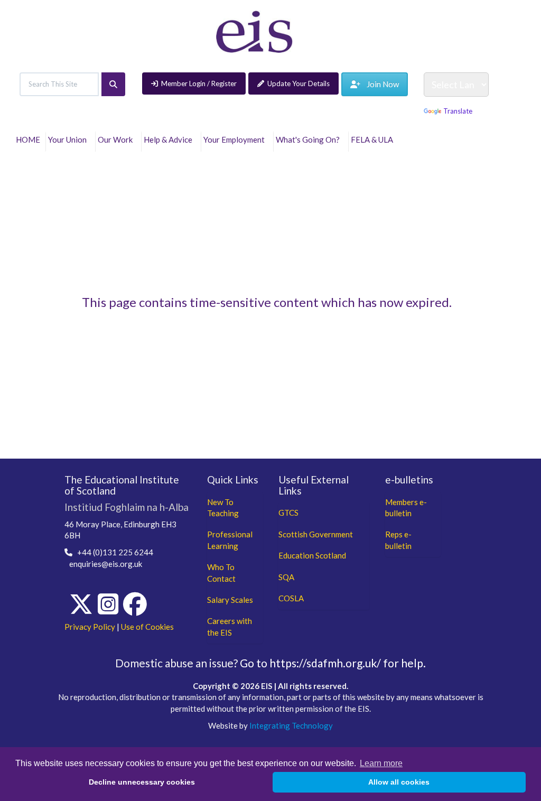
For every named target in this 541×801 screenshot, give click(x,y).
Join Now (379, 84)
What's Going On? (309, 139)
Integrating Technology (291, 725)
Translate (457, 111)
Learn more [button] (381, 763)
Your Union (69, 139)
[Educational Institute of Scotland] (254, 30)
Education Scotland (312, 555)
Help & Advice (169, 139)
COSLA (291, 598)
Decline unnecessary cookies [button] (142, 782)
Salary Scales (230, 599)
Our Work (117, 139)
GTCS (288, 512)
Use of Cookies (147, 626)
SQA (286, 577)
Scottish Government (315, 534)
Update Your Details (298, 83)
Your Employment (235, 139)
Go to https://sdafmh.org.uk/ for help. (333, 662)
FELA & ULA (373, 139)
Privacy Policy (89, 626)
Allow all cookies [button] (399, 782)
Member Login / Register (199, 83)
